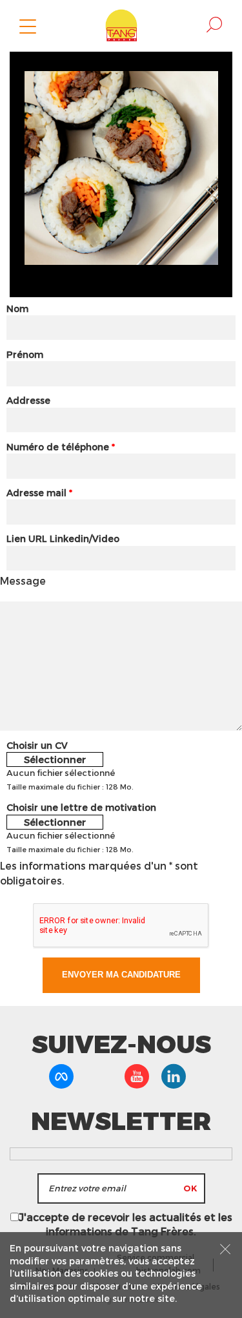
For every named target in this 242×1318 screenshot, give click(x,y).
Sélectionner (55, 759)
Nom (17, 308)
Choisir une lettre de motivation (81, 807)
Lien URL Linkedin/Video (62, 538)
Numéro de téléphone (60, 446)
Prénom (24, 354)
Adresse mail (39, 492)
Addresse (28, 400)
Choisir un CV (37, 745)
